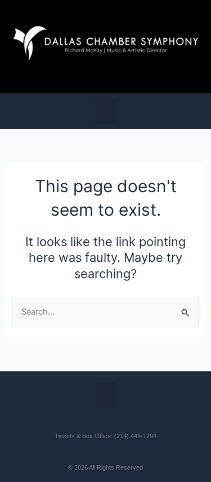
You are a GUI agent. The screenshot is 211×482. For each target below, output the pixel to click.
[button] (105, 111)
